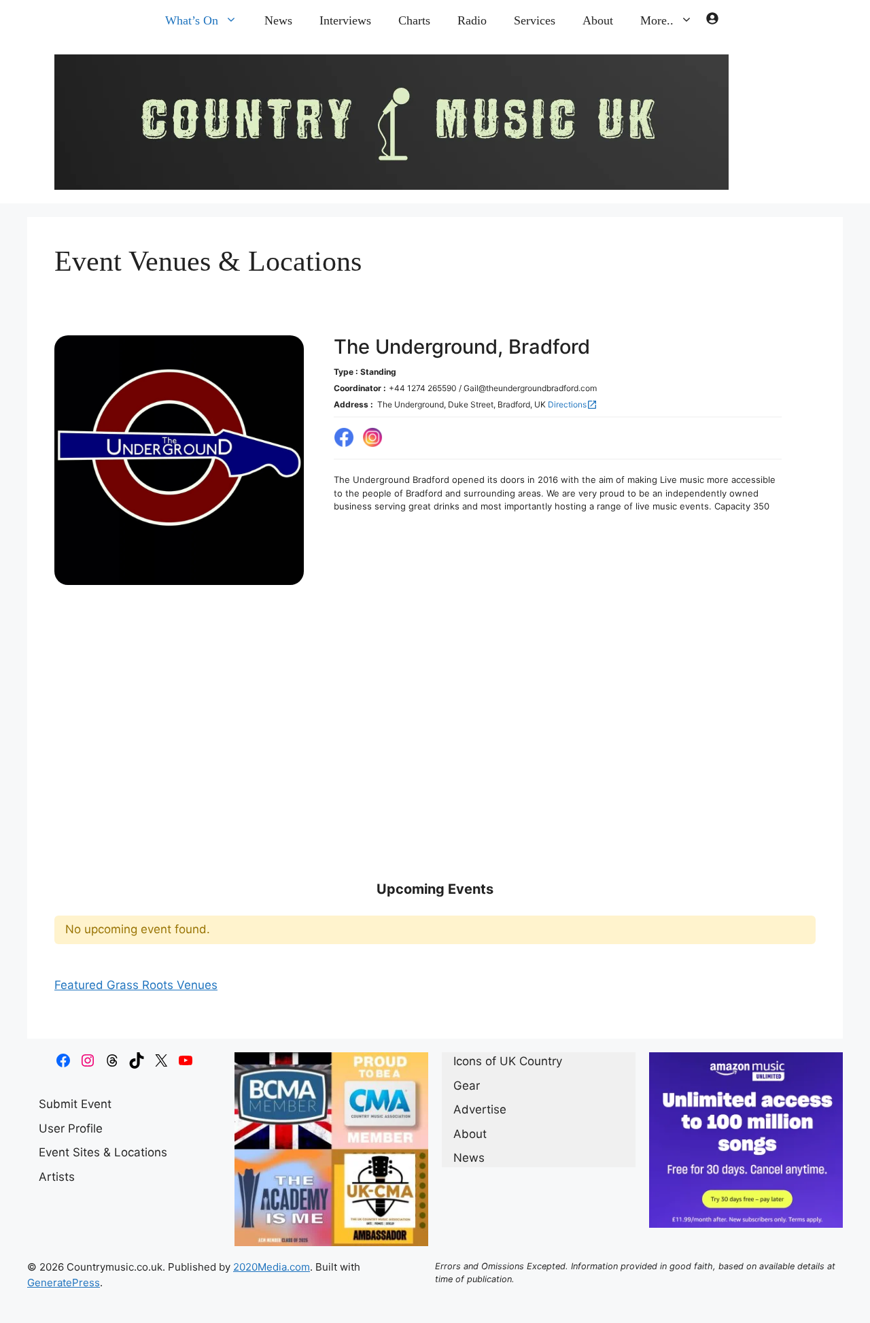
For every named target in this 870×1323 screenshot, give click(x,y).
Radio (472, 20)
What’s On (191, 20)
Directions (572, 410)
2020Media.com (271, 1286)
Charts (414, 20)
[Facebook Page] (344, 446)
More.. (657, 20)
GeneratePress (63, 1302)
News (278, 20)
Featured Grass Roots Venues (136, 1004)
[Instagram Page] (372, 446)
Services (534, 20)
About (597, 20)
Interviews (345, 20)
